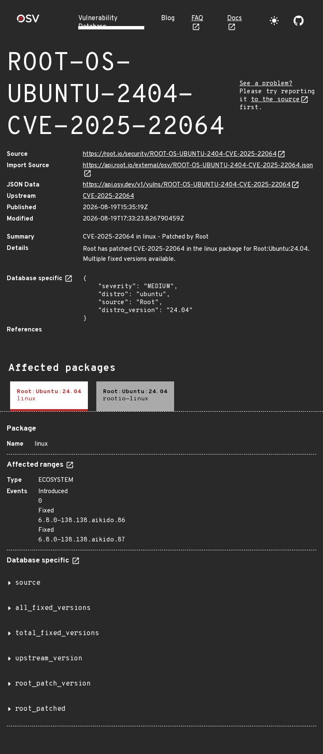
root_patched (40, 709)
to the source (275, 100)
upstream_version (48, 658)
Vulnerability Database (97, 22)
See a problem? (265, 84)
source (27, 583)
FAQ (197, 18)
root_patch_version (53, 684)
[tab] (49, 396)
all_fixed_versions (53, 608)
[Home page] (28, 21)
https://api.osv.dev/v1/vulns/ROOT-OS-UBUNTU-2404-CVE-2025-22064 (187, 185)
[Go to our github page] (299, 21)
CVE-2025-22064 (108, 196)
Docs (234, 18)
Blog (168, 18)
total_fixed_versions (57, 633)
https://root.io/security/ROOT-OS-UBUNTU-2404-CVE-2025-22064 (180, 154)
